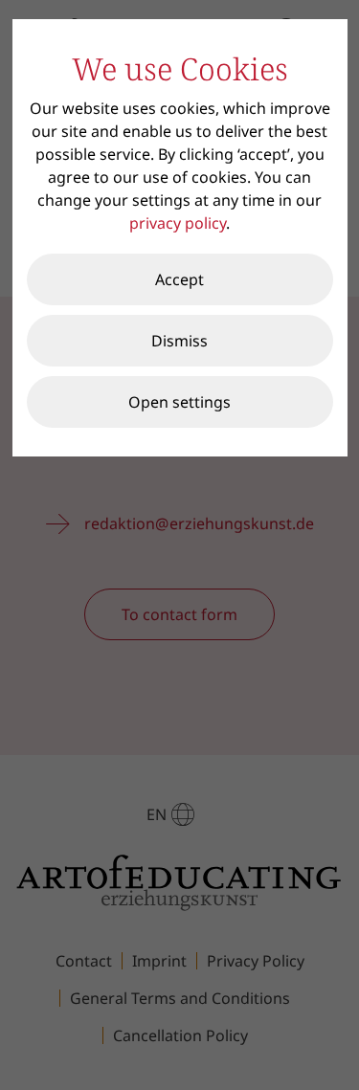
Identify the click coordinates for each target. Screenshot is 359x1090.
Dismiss (179, 340)
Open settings (179, 401)
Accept (179, 279)
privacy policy (177, 223)
